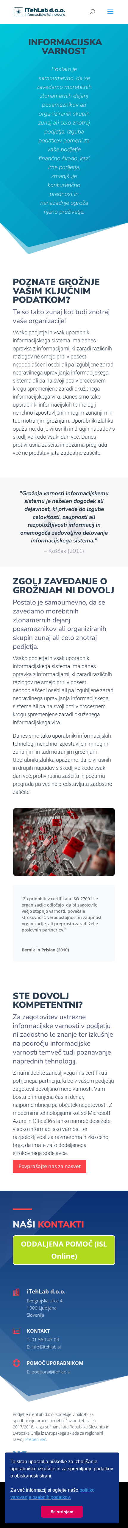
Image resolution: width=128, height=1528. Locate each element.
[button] (73, 1498)
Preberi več (35, 1439)
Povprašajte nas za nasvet (49, 1166)
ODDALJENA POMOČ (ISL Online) (64, 1250)
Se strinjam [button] (62, 1511)
